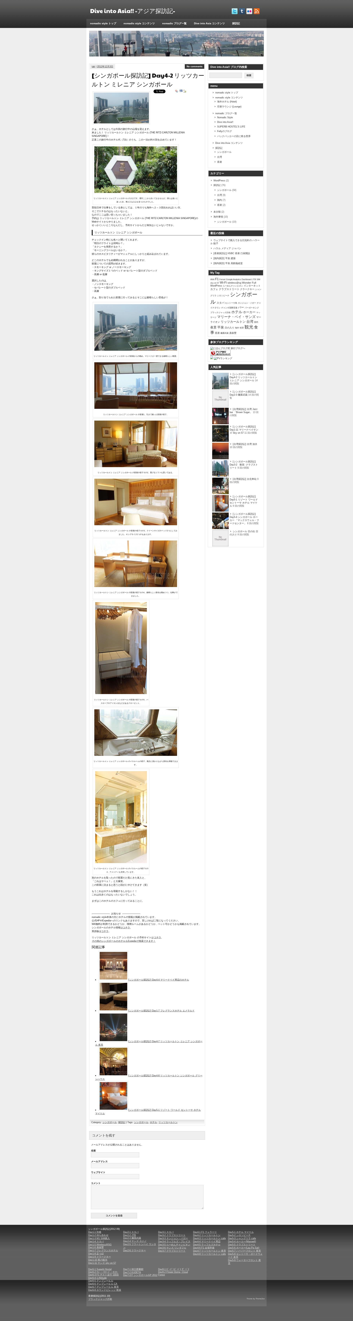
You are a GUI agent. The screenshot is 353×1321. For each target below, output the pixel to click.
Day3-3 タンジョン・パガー (173, 1238)
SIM (258, 279)
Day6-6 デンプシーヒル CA (102, 1283)
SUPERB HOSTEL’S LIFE (231, 126)
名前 (93, 1150)
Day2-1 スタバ (131, 1232)
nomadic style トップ (103, 23)
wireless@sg (234, 282)
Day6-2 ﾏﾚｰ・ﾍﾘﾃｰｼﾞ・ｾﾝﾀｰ (103, 1272)
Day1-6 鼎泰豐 (96, 1247)
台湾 (219, 157)
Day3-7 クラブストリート (172, 1250)
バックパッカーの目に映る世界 (234, 136)
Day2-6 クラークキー (134, 1250)
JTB (254, 279)
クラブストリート (229, 289)
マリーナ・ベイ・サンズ (236, 317)
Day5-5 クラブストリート (241, 1244)
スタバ (220, 302)
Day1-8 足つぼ (96, 1253)
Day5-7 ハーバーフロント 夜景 (244, 1250)
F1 (217, 279)
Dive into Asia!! (225, 122)
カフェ (214, 289)
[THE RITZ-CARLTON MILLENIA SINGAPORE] (135, 192)
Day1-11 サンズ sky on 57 (102, 1263)
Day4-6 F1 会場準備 (203, 1247)
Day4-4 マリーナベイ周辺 (206, 1241)
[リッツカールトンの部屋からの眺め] (135, 350)
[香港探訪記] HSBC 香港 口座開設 (231, 253)
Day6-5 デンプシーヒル (100, 1280)
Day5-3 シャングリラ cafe (242, 1238)
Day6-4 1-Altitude (97, 1277)
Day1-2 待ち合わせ (98, 1235)
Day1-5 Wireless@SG (100, 1244)
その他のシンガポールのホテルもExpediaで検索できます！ (124, 941)
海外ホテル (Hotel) (227, 101)
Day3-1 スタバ (166, 1232)
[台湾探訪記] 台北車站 (244, 479)
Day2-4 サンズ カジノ (135, 1241)
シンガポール (109, 1122)
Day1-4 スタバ (96, 1241)
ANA (212, 279)
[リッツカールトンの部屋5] (121, 693)
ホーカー (249, 312)
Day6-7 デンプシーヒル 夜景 (103, 1287)
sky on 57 (214, 283)
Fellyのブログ (224, 131)
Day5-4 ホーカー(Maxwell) (242, 1241)
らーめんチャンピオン (233, 286)
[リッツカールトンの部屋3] (135, 524)
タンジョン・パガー (247, 303)
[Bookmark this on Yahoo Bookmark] (176, 91)
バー (241, 307)
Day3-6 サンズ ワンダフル (172, 1247)
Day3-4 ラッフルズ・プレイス (174, 1241)
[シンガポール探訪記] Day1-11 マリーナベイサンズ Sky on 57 (244, 429)
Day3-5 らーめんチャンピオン (174, 1244)
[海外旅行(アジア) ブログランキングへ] (220, 354)
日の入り (229, 327)
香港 (219, 162)
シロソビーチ (223, 295)
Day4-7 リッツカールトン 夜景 (209, 1250)
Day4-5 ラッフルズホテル (206, 1244)
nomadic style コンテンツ (139, 23)
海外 (237, 328)
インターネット (252, 285)
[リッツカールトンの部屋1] (135, 408)
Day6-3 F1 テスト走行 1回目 (103, 1274)
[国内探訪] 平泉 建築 (224, 258)
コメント (96, 1183)
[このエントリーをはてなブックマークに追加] (181, 91)
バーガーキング (252, 308)
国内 (219, 200)
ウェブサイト (98, 1172)
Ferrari (222, 279)
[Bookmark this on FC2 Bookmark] (184, 91)
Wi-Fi (223, 282)
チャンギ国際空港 (229, 308)
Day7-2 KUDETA (132, 1272)
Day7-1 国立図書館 (133, 1269)
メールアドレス (99, 1161)
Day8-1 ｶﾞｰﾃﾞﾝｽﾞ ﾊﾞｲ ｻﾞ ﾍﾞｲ (173, 1269)
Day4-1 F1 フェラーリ (205, 1232)
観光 (249, 326)
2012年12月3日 (105, 66)
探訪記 (236, 23)
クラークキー (247, 289)
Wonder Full (249, 282)
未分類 (217, 211)
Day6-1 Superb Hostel (100, 1269)
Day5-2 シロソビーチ (239, 1235)
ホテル (153, 1122)
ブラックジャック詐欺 (220, 312)
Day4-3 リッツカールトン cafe (209, 1238)
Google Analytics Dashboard (239, 279)
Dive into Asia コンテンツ (209, 23)
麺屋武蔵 (224, 333)
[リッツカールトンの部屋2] (135, 466)
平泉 (220, 327)
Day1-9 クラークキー (99, 1256)
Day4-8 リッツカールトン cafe (209, 1254)
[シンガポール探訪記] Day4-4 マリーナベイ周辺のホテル (158, 979)
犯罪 (242, 328)
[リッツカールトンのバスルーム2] (121, 862)
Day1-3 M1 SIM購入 (99, 1238)
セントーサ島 (231, 303)
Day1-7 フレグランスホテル (103, 1250)
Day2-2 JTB (129, 1235)
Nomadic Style (225, 117)
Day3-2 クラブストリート (172, 1235)
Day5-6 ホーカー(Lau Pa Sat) (243, 1247)
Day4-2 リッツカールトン (206, 1235)
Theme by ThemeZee (256, 1299)
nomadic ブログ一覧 (174, 23)
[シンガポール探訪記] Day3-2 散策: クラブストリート (244, 464)
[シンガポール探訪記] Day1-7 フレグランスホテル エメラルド (161, 1010)
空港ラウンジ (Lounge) (229, 106)
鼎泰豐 (232, 333)
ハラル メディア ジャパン (227, 248)
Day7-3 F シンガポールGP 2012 (140, 1275)
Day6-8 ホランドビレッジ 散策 (104, 1290)
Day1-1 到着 (94, 1232)
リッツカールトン (168, 1122)
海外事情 (218, 216)
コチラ (126, 927)
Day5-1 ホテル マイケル (241, 1232)
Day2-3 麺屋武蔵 (132, 1238)
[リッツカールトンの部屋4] (135, 586)
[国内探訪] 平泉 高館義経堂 (228, 263)
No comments (194, 66)
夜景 (213, 327)
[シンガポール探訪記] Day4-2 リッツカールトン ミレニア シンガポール (243, 377)
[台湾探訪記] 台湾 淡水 (245, 444)
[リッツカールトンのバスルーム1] (135, 755)
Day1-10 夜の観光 (97, 1259)
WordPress (219, 180)
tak (93, 66)
